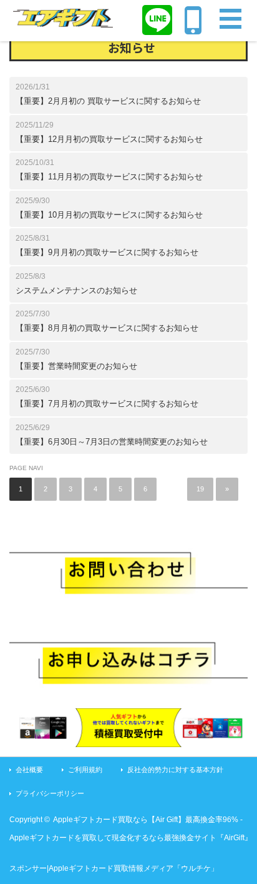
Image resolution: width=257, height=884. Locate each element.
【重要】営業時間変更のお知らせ (76, 366)
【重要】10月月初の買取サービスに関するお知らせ (109, 214)
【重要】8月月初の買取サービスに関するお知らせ (107, 328)
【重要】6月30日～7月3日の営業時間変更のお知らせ (112, 441)
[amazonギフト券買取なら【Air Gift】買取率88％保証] (63, 20)
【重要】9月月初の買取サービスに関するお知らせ (107, 252)
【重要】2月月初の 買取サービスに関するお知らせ (108, 101)
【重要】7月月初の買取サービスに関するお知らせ (107, 403)
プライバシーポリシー (50, 793)
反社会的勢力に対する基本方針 (175, 769)
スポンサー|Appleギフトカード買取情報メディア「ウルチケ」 (113, 868)
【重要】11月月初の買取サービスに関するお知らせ (109, 176)
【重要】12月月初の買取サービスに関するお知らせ (109, 139)
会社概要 (29, 769)
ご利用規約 (85, 769)
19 (200, 489)
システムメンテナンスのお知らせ (76, 290)
